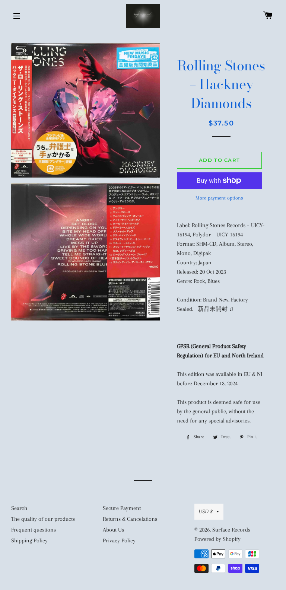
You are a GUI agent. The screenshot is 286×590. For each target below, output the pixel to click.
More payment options (219, 198)
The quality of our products (43, 519)
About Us (113, 529)
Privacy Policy (119, 540)
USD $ (205, 511)
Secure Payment (122, 508)
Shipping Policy (29, 540)
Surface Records (231, 529)
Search (19, 508)
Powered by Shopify (217, 539)
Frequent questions (33, 529)
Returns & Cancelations (130, 519)
